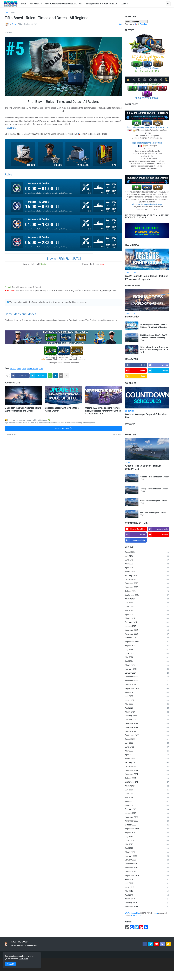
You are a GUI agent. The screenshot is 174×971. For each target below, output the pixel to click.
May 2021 (147, 798)
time (41, 368)
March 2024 (147, 665)
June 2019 (147, 887)
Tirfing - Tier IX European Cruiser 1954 (154, 490)
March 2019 (147, 899)
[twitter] (150, 944)
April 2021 (147, 801)
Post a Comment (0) (63, 428)
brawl (19, 368)
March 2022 (147, 759)
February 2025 (147, 622)
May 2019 (147, 891)
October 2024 (147, 638)
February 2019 (147, 903)
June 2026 (147, 560)
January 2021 (147, 813)
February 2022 (147, 762)
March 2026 (147, 572)
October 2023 (147, 684)
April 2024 (147, 661)
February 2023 (147, 716)
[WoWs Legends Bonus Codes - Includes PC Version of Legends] (147, 259)
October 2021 (147, 778)
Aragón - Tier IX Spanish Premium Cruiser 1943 (143, 467)
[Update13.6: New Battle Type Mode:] (63, 395)
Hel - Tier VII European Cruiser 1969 (153, 513)
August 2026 (147, 552)
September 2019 (147, 875)
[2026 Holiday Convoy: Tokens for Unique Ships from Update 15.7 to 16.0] (131, 349)
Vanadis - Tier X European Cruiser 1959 (154, 478)
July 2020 (147, 837)
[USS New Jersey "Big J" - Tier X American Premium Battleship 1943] (131, 337)
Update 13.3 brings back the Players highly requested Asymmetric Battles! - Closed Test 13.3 (103, 411)
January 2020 (147, 860)
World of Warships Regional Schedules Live (145, 416)
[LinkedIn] (55, 375)
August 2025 (147, 599)
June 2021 (147, 794)
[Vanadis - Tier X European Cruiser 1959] (131, 478)
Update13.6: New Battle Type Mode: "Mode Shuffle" (62, 409)
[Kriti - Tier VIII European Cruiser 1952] (131, 502)
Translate (143, 24)
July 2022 (147, 743)
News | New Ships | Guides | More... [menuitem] (101, 4)
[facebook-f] (145, 944)
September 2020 (147, 829)
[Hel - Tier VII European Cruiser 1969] (131, 514)
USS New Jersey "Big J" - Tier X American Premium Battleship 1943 (153, 337)
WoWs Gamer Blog (132, 913)
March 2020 (147, 852)
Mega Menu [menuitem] (35, 4)
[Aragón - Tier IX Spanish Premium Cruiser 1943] (147, 449)
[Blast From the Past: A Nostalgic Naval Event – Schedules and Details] (23, 395)
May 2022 (147, 751)
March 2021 (147, 805)
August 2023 (147, 692)
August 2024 (147, 646)
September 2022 (147, 735)
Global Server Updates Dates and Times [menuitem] (64, 4)
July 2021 (147, 790)
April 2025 (147, 614)
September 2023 (147, 688)
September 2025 (147, 595)
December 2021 (147, 770)
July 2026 (147, 556)
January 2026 (147, 579)
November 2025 (147, 587)
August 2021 (147, 786)
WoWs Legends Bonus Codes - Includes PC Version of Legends (146, 278)
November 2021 (147, 774)
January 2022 (147, 766)
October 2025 (147, 591)
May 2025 (147, 611)
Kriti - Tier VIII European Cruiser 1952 (153, 502)
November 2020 (147, 821)
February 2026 (147, 576)
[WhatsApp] (50, 375)
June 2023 (147, 700)
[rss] (168, 944)
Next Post (117, 435)
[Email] (61, 375)
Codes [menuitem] (123, 4)
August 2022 (147, 739)
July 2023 (147, 696)
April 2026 (147, 568)
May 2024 (147, 657)
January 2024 (147, 673)
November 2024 (147, 634)
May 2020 (147, 844)
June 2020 (147, 840)
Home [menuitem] (23, 4)
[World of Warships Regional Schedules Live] (147, 397)
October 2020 (147, 825)
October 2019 (147, 872)
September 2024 (147, 642)
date (24, 368)
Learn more (23, 959)
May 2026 (147, 564)
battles (13, 13)
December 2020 (147, 817)
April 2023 (147, 708)
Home (7, 13)
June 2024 (147, 653)
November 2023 (147, 681)
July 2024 (147, 649)
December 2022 (147, 723)
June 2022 (147, 747)
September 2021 (147, 782)
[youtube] (156, 944)
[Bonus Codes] (147, 300)
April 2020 (147, 848)
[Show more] (66, 375)
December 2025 (147, 583)
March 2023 (147, 712)
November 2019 (147, 868)
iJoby (156, 913)
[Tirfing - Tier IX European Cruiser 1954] (131, 490)
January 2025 (147, 626)
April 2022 (147, 755)
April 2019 (147, 895)
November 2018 (147, 907)
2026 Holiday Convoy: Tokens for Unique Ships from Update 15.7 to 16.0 (154, 349)
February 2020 (147, 856)
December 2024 (147, 630)
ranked (29, 368)
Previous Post (11, 435)
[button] (168, 3)
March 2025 (147, 618)
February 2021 (147, 809)
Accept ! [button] (10, 964)
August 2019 (147, 879)
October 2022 (147, 731)
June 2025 (147, 607)
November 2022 (147, 727)
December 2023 (147, 677)
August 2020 (147, 833)
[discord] (162, 944)
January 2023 (147, 720)
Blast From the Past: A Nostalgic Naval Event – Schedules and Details (23, 409)
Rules (35, 368)
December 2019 (147, 864)
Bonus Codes (132, 316)
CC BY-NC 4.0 (135, 916)
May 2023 (147, 704)
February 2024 (147, 669)
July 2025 (147, 603)
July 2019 (147, 883)
